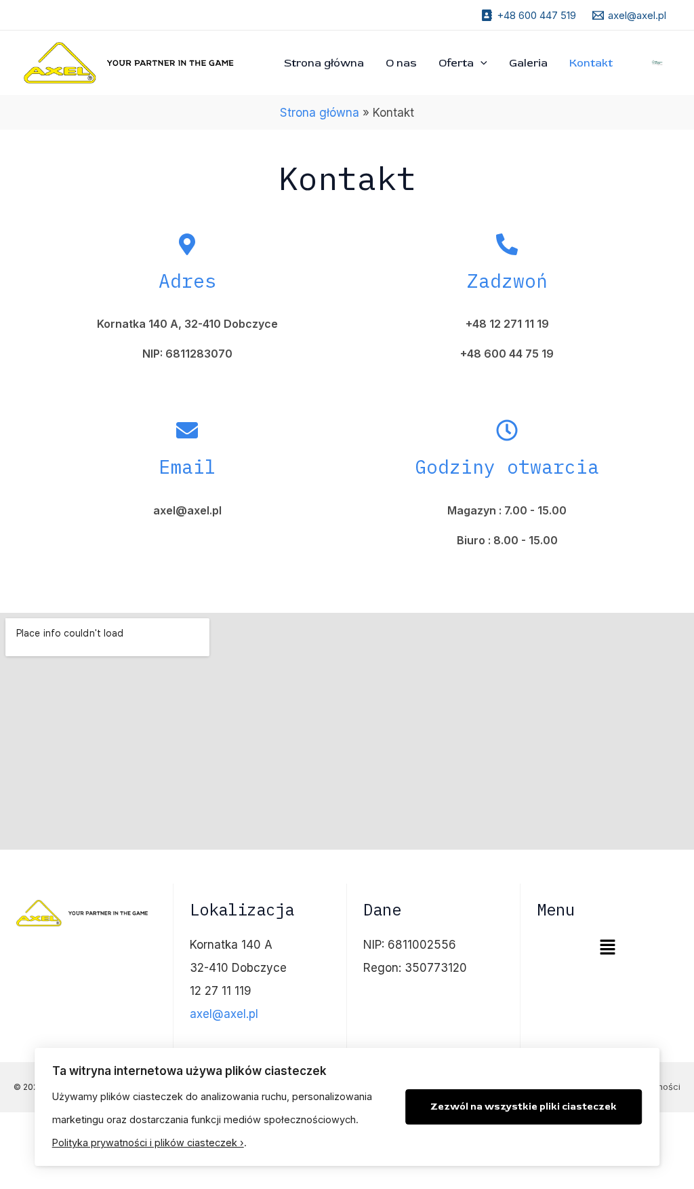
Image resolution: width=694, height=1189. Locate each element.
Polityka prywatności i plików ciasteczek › (148, 1142)
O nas (401, 63)
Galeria (528, 63)
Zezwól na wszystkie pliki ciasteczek (523, 1106)
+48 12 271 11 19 (507, 324)
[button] (607, 947)
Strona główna (324, 63)
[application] (480, 63)
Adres (187, 280)
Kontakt (591, 63)
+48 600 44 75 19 (507, 353)
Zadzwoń (507, 280)
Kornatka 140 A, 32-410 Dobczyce (187, 324)
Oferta (456, 63)
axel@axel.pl (224, 1014)
